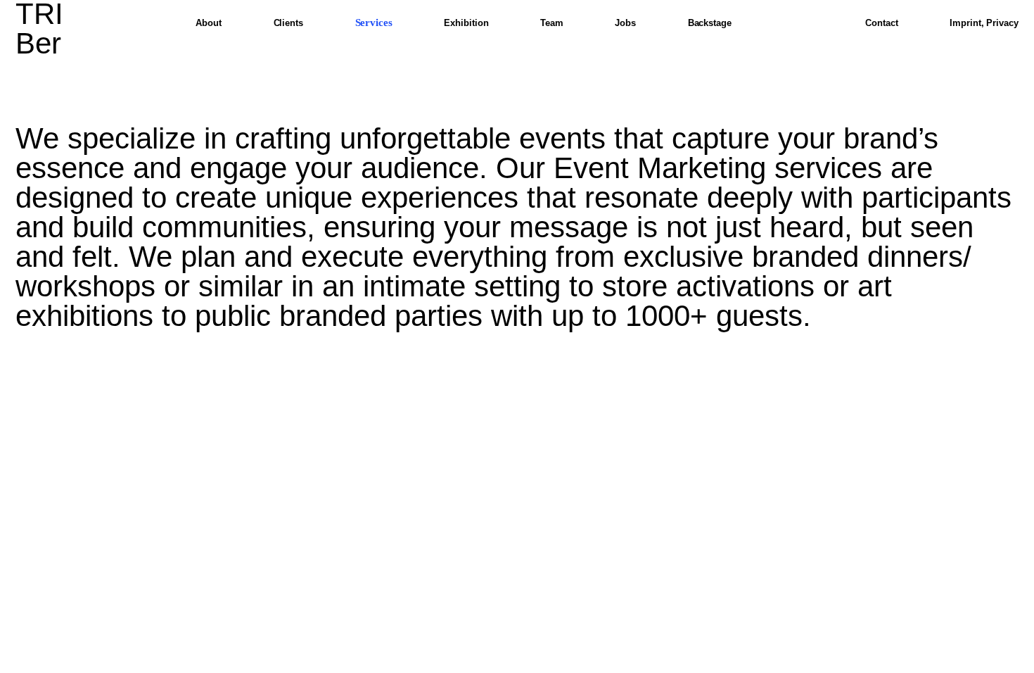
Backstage (710, 23)
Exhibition (466, 23)
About (209, 23)
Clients (289, 23)
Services (373, 22)
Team (551, 23)
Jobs (625, 23)
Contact (881, 23)
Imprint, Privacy (984, 23)
